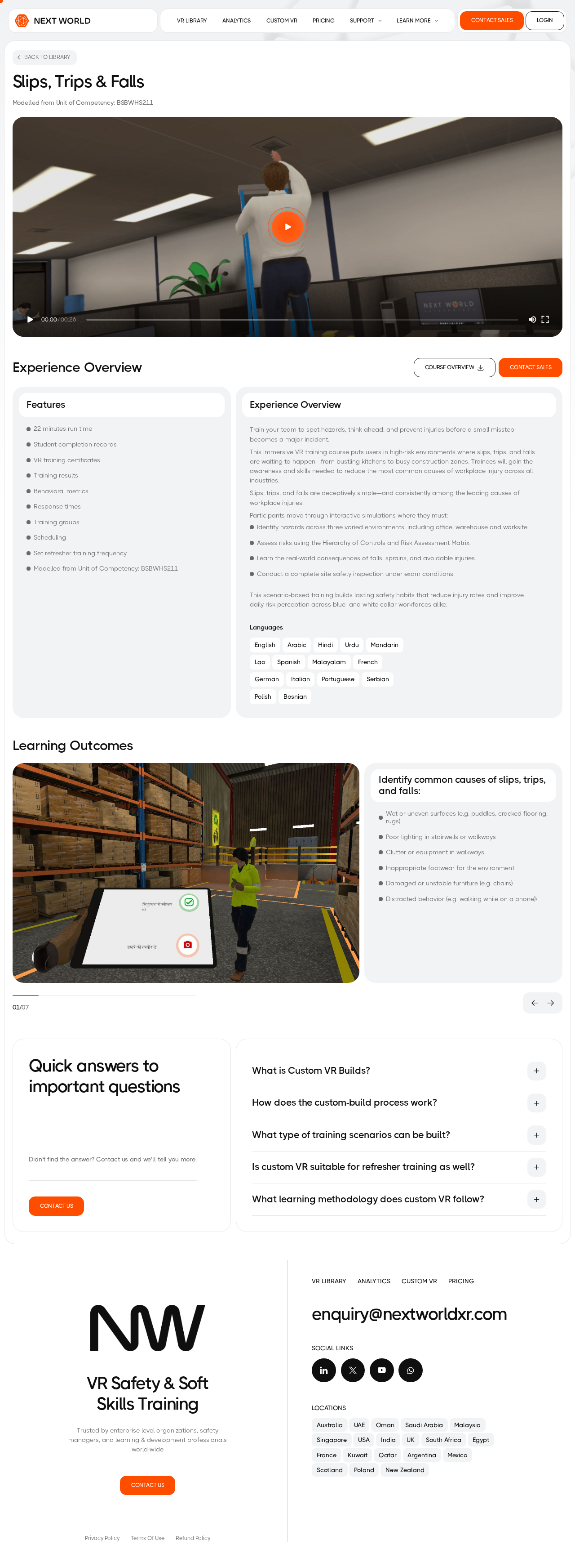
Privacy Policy (102, 1538)
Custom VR (281, 21)
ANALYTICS (374, 1281)
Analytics (236, 21)
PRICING (461, 1281)
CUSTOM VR (419, 1281)
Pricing (324, 21)
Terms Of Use (147, 1538)
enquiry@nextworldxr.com (409, 1313)
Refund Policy (193, 1538)
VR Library (192, 21)
